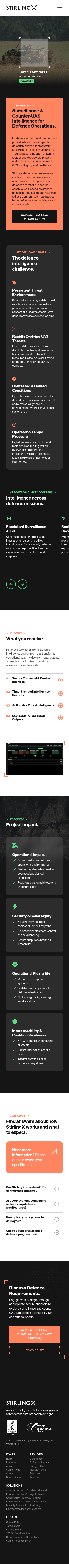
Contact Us (35, 1350)
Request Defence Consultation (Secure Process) (34, 1334)
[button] (59, 7)
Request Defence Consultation (34, 217)
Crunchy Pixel (13, 1444)
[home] (21, 7)
